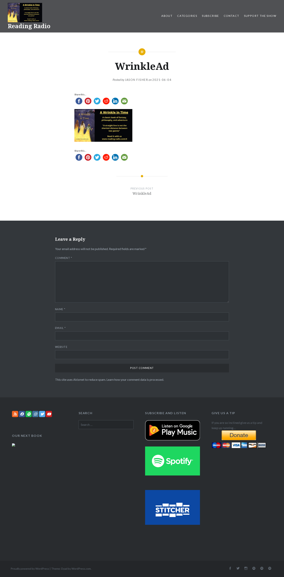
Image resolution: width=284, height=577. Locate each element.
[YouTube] (49, 414)
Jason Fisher (136, 79)
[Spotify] (29, 414)
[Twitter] (42, 414)
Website (61, 346)
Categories (187, 15)
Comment (63, 257)
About (167, 15)
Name (60, 309)
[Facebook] (22, 414)
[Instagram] (35, 414)
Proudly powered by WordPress (30, 568)
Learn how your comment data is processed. (135, 379)
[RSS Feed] (15, 414)
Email (60, 327)
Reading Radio (29, 26)
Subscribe (210, 15)
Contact (231, 15)
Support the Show (260, 15)
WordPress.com (81, 568)
